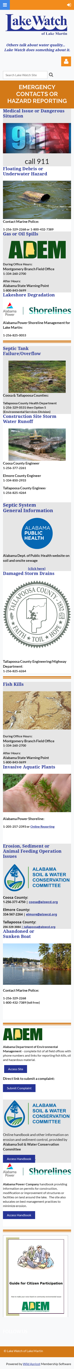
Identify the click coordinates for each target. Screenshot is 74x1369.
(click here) (36, 568)
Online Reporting (42, 826)
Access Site (15, 1069)
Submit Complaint (19, 1088)
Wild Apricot (31, 1364)
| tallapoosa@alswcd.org (38, 927)
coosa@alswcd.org (43, 902)
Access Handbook (19, 1159)
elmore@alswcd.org (41, 914)
